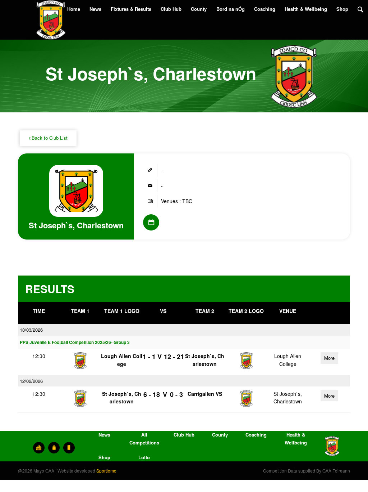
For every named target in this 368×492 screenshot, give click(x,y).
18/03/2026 (31, 329)
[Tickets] (39, 447)
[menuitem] (74, 9)
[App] (69, 447)
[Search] (360, 9)
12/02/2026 (31, 380)
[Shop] (54, 447)
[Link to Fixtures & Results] (151, 222)
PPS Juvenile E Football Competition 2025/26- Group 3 (75, 342)
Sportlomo (106, 471)
